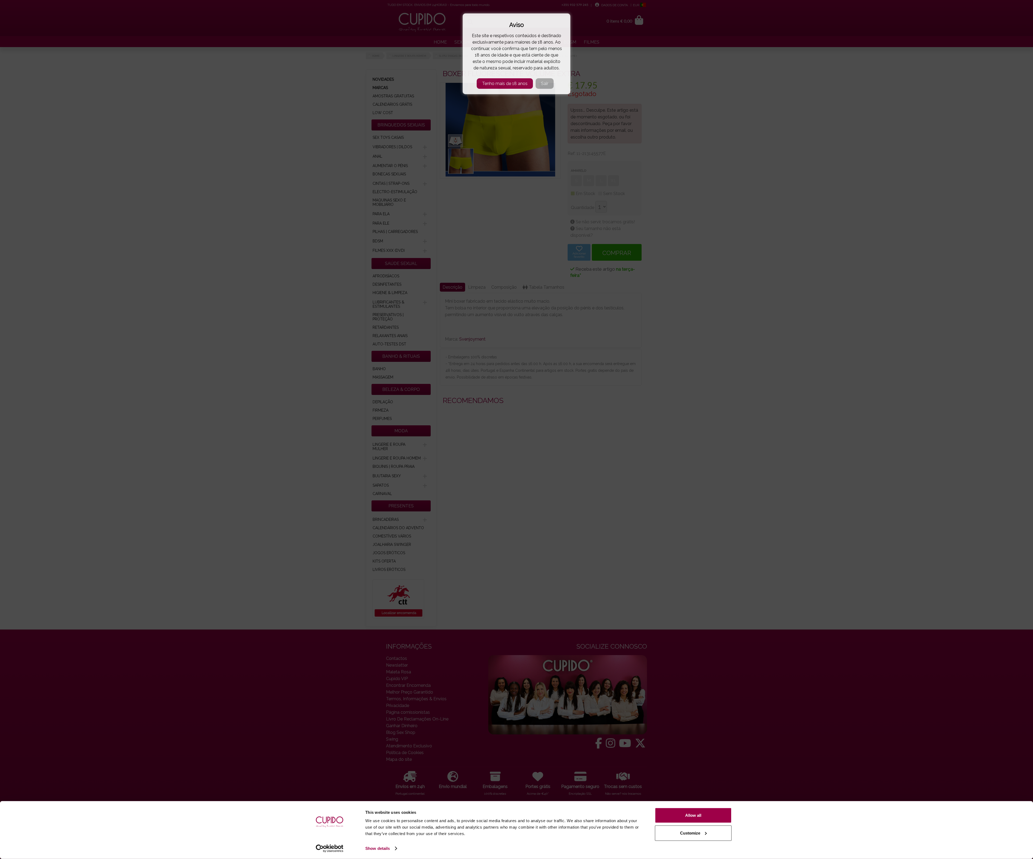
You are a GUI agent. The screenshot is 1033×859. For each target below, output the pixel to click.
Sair (544, 83)
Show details (377, 848)
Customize (690, 832)
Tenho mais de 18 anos (505, 83)
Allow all (693, 815)
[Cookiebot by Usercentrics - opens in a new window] (329, 848)
